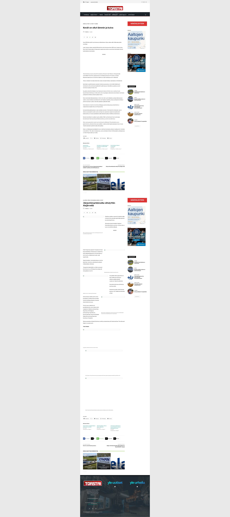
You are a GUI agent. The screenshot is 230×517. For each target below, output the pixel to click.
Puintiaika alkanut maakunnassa (138, 114)
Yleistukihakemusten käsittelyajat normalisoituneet (118, 187)
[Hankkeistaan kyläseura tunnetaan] (90, 182)
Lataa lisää (137, 126)
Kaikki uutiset (86, 23)
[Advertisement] (104, 63)
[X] (146, 2)
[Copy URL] (92, 37)
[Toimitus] (84, 32)
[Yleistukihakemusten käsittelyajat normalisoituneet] (118, 182)
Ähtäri (104, 186)
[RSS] (145, 2)
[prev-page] (84, 192)
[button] (145, 14)
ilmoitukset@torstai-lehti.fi (93, 504)
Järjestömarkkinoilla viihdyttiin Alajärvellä (115, 166)
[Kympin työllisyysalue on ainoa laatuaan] (104, 182)
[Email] (95, 37)
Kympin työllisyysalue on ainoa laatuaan (103, 188)
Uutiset (92, 23)
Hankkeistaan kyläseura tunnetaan (90, 188)
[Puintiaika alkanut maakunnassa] (130, 113)
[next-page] (85, 192)
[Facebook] (142, 2)
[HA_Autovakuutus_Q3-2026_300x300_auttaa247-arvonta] (137, 71)
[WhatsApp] (90, 37)
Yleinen (96, 23)
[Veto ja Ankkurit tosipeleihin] (130, 121)
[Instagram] (143, 2)
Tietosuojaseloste (92, 499)
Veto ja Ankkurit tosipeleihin (140, 121)
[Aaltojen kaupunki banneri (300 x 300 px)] (137, 48)
